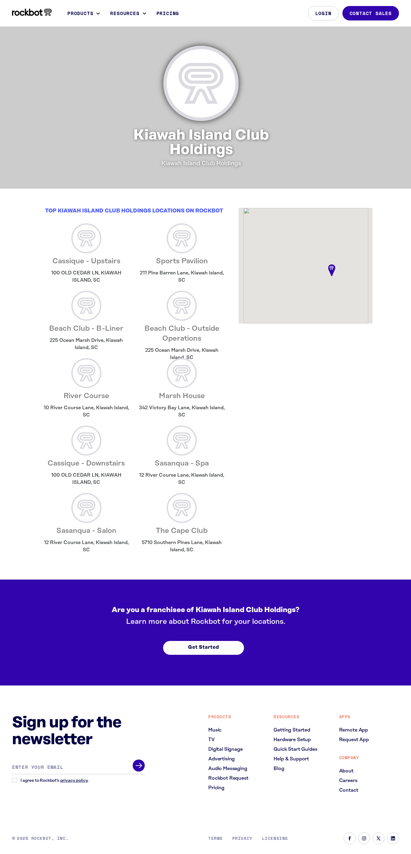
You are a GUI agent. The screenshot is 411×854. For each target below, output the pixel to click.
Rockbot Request (228, 778)
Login (323, 13)
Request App (354, 739)
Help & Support (291, 759)
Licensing (275, 838)
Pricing (167, 13)
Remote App (353, 730)
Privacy (242, 838)
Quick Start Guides (295, 749)
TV (211, 739)
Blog (278, 768)
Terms (215, 838)
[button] (331, 271)
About (346, 771)
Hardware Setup (292, 739)
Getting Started (291, 730)
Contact (348, 790)
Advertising (221, 759)
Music (214, 730)
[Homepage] (32, 12)
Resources (124, 13)
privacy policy (74, 780)
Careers (348, 780)
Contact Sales (371, 13)
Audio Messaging (227, 768)
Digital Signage (225, 749)
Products (80, 13)
